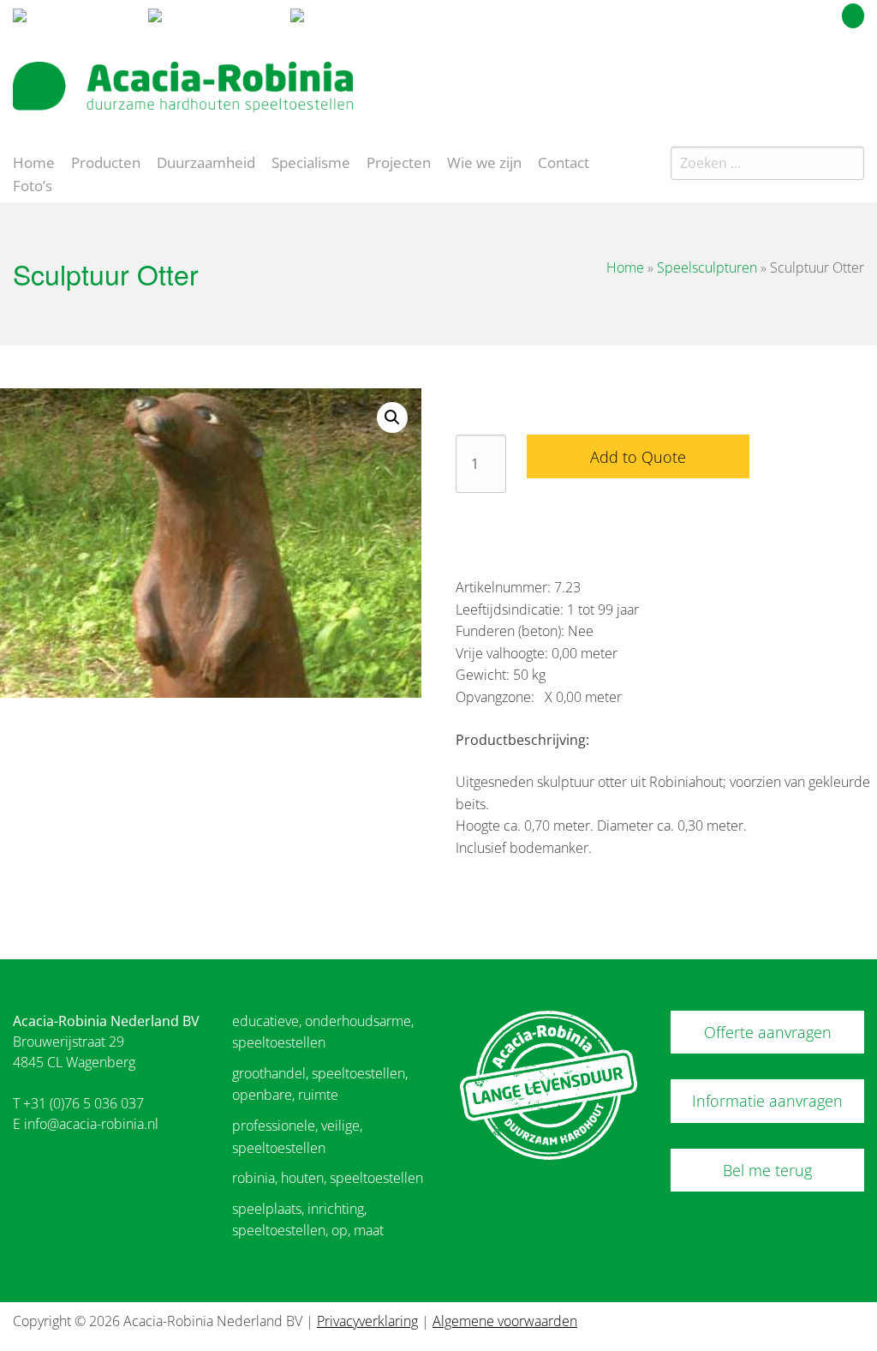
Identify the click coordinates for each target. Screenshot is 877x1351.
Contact (563, 161)
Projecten (399, 161)
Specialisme (310, 161)
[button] (392, 417)
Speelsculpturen (707, 267)
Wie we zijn (484, 161)
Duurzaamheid (206, 161)
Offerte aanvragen (768, 1032)
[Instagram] (854, 80)
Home (34, 161)
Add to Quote (638, 457)
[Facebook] (824, 80)
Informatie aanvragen (767, 1100)
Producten (105, 161)
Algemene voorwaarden (505, 1321)
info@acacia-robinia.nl (91, 1123)
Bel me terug (767, 1170)
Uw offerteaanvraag (776, 12)
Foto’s (32, 184)
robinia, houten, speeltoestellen (327, 1177)
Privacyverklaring (367, 1321)
